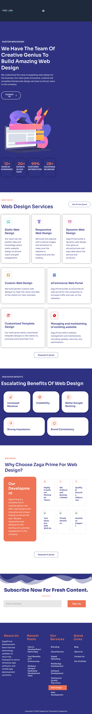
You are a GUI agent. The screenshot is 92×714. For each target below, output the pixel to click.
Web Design (56, 687)
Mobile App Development (57, 665)
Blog (76, 647)
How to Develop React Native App (34, 649)
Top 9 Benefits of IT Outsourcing (34, 658)
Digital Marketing (55, 657)
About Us (78, 652)
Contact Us (79, 656)
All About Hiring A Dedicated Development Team (34, 671)
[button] (43, 11)
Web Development (57, 693)
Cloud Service (57, 652)
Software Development (57, 672)
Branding (55, 647)
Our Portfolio (80, 661)
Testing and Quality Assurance (56, 680)
